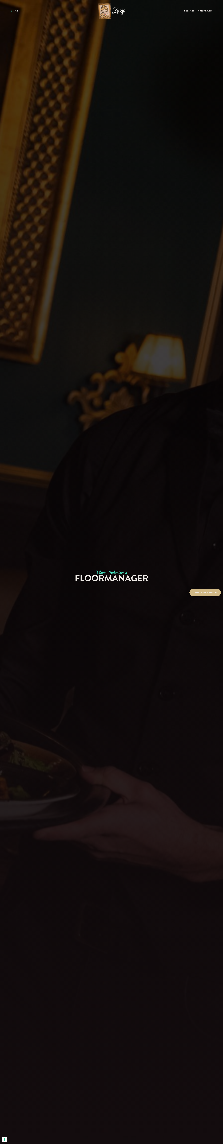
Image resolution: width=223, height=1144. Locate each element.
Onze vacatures (205, 11)
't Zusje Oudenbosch (111, 572)
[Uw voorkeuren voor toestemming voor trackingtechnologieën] (4, 1139)
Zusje (15, 11)
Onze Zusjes (189, 11)
